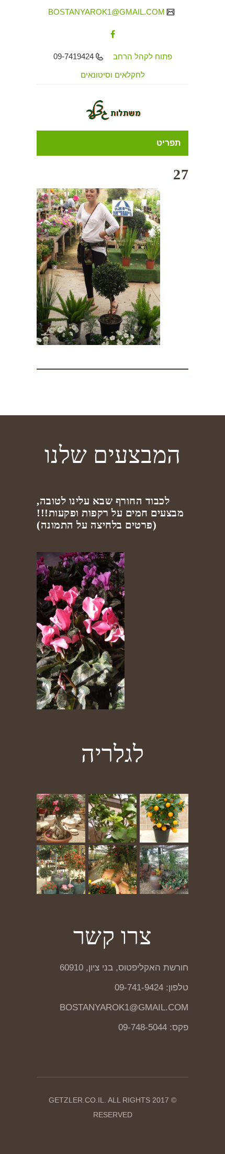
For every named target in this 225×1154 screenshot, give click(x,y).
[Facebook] (112, 34)
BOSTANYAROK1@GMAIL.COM (107, 11)
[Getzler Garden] (112, 110)
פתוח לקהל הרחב (142, 56)
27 (180, 174)
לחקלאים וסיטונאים (113, 74)
